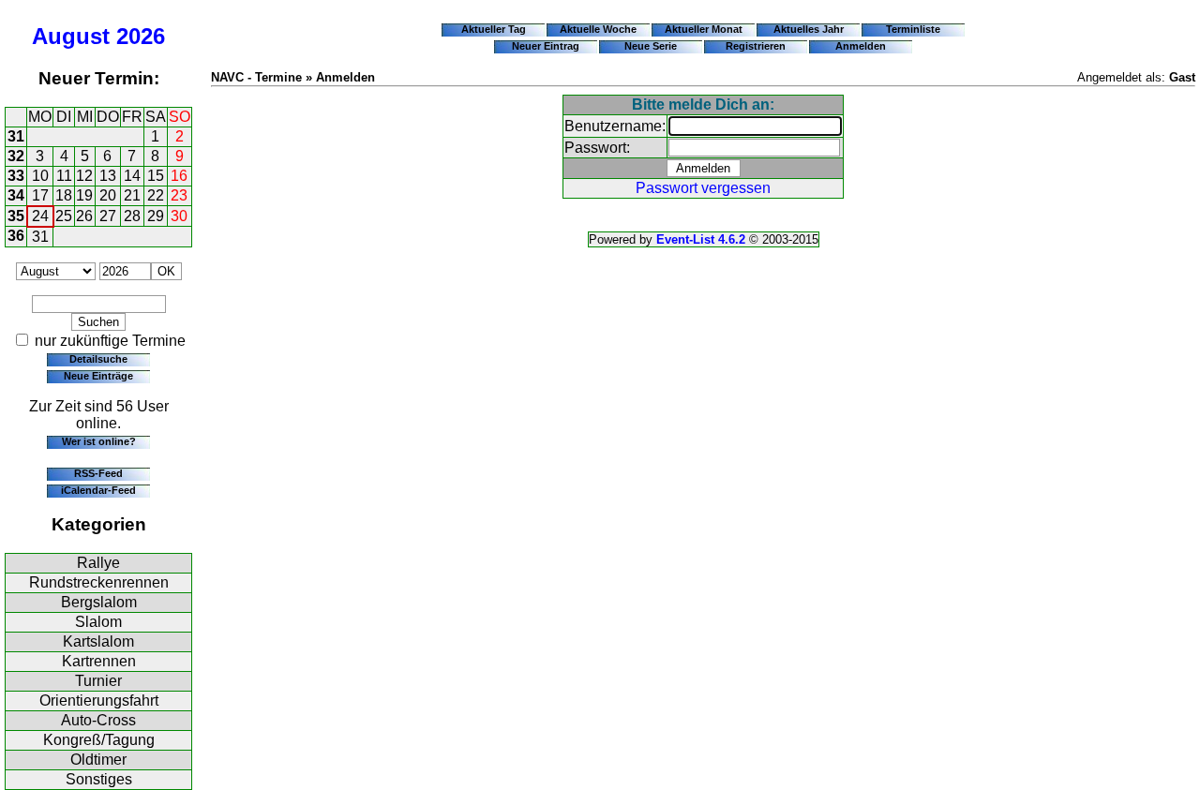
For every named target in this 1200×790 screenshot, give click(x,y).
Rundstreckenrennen (99, 582)
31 (16, 136)
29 (155, 216)
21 (132, 195)
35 (16, 216)
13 (107, 176)
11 (64, 176)
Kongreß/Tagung (99, 740)
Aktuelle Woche (598, 29)
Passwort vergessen (703, 188)
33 (16, 176)
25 (63, 216)
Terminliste (913, 29)
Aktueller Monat (703, 29)
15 (155, 176)
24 (40, 216)
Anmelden (860, 46)
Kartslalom (98, 641)
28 (132, 216)
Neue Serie (650, 46)
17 (40, 195)
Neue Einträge (98, 375)
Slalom (98, 622)
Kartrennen (99, 661)
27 (107, 216)
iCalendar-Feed (98, 490)
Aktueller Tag (493, 29)
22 (155, 195)
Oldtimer (98, 760)
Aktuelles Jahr (808, 29)
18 (63, 195)
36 (16, 236)
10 (40, 176)
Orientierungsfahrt (98, 700)
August (71, 36)
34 (16, 195)
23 (179, 195)
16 (179, 176)
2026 (140, 36)
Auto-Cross (98, 720)
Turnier (98, 681)
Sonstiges (99, 779)
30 (179, 216)
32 (16, 156)
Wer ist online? (99, 441)
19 (84, 195)
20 (107, 195)
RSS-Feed (98, 473)
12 (84, 176)
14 (132, 176)
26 (84, 216)
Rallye (98, 563)
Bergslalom (99, 602)
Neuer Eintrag (545, 46)
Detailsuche (98, 359)
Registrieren (756, 46)
